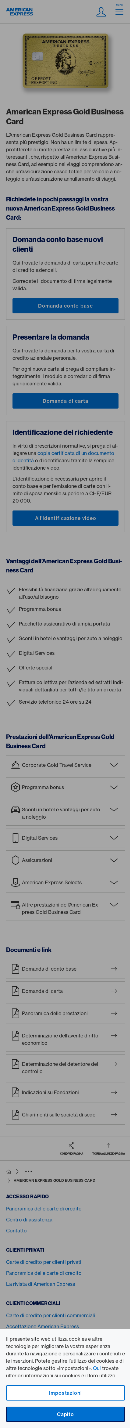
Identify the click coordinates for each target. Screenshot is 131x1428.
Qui (97, 1368)
